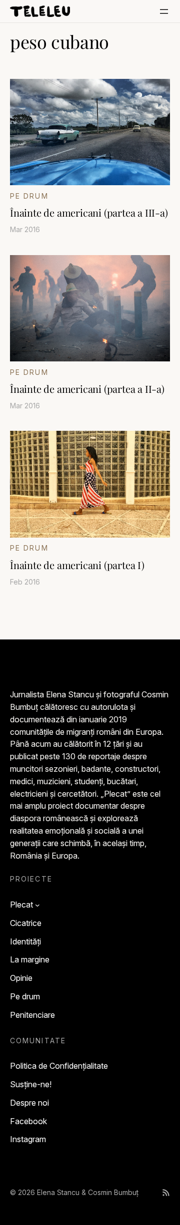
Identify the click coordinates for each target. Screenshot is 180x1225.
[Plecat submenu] (37, 905)
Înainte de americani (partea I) (77, 565)
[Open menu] (164, 11)
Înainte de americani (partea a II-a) (87, 389)
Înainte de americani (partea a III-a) (89, 213)
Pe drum (29, 196)
